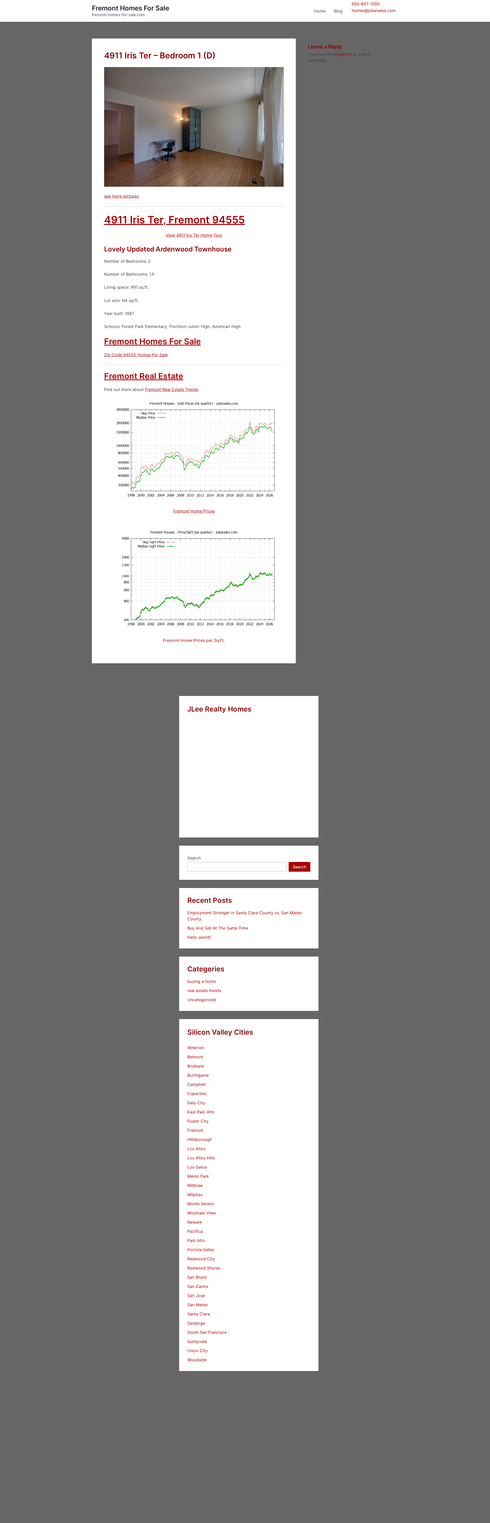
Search (194, 857)
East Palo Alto (201, 1111)
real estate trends (204, 990)
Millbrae (195, 1185)
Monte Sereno (200, 1203)
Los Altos (196, 1148)
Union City (197, 1350)
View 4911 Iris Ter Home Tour (194, 235)
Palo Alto (196, 1240)
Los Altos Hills (201, 1157)
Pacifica (195, 1231)
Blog (338, 11)
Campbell (196, 1084)
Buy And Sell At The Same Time (217, 928)
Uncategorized (201, 999)
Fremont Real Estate (143, 376)
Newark (194, 1222)
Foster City (198, 1121)
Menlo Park (198, 1176)
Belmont (195, 1056)
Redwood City (201, 1258)
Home (320, 11)
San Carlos (197, 1286)
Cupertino (197, 1093)
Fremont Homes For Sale (130, 8)
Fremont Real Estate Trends (171, 389)
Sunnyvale (197, 1341)
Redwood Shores (203, 1268)
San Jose (196, 1295)
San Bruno (197, 1277)
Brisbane (195, 1066)
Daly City (196, 1102)
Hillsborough (199, 1139)
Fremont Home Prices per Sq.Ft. (194, 640)
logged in (343, 54)
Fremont (195, 1130)
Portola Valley (200, 1249)
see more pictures (121, 196)
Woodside (196, 1359)
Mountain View (201, 1212)
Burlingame (198, 1075)
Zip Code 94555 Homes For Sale (136, 354)
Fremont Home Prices (194, 511)
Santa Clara (198, 1313)
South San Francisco (207, 1332)
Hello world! (199, 937)
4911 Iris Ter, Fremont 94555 (174, 219)
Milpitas (194, 1194)
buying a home (201, 981)
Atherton (195, 1047)
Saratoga (196, 1323)
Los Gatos (197, 1167)
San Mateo (197, 1304)
